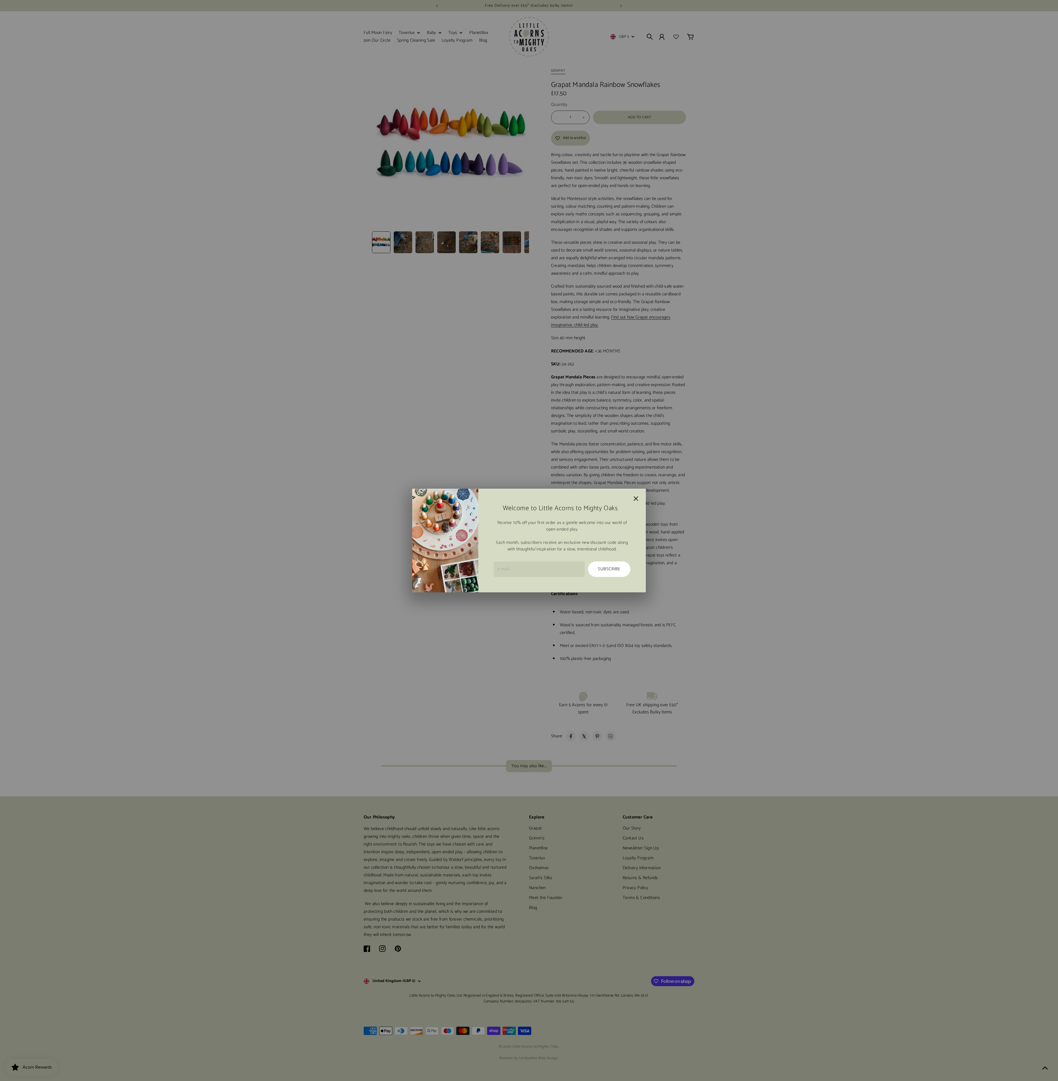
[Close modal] (635, 498)
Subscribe (609, 569)
